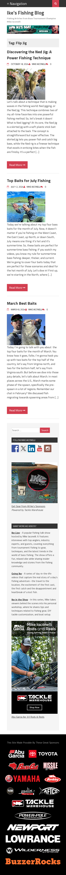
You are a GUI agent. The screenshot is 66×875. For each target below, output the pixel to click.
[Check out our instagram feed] (47, 448)
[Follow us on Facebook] (15, 448)
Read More (16, 165)
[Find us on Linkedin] (31, 448)
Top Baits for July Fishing (28, 181)
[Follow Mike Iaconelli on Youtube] (39, 448)
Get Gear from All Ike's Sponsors (28, 506)
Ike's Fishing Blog (25, 12)
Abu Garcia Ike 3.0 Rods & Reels (28, 717)
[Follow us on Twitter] (23, 448)
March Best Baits (22, 303)
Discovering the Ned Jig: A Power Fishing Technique (29, 55)
